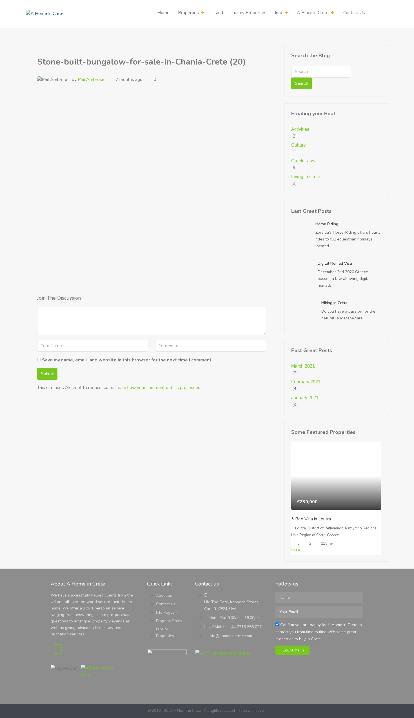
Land (218, 13)
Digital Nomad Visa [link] (335, 263)
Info (278, 13)
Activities (300, 129)
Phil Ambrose (91, 79)
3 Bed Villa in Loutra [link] (311, 519)
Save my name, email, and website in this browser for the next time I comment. (127, 360)
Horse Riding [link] (326, 224)
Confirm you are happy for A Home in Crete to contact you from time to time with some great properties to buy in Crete (318, 632)
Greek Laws (303, 160)
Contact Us (354, 13)
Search (301, 83)
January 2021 (305, 397)
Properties (188, 13)
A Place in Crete (313, 13)
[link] (301, 227)
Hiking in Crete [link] (334, 303)
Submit (47, 373)
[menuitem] (379, 14)
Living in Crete (305, 176)
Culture (298, 145)
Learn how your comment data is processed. (158, 388)
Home (163, 13)
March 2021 (303, 366)
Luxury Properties (249, 13)
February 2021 (305, 381)
